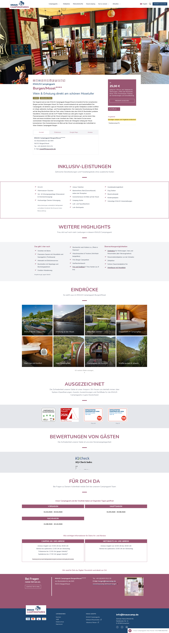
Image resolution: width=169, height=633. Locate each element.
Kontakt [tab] (41, 132)
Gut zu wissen (102, 4)
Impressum (59, 624)
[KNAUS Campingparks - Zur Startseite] (19, 4)
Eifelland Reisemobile (92, 620)
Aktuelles (116, 4)
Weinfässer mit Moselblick (116, 268)
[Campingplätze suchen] (150, 4)
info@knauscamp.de (127, 614)
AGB (57, 619)
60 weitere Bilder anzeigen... (84, 370)
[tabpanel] (65, 144)
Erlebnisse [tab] (57, 132)
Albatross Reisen (91, 622)
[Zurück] (2, 46)
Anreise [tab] (90, 132)
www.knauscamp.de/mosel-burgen (104, 584)
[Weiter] (166, 46)
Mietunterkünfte (78, 4)
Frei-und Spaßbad (78, 267)
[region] (84, 46)
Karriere (58, 617)
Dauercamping (90, 4)
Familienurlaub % (114, 123)
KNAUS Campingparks (93, 617)
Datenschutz (60, 622)
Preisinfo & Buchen (160, 4)
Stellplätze (66, 4)
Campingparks (53, 4)
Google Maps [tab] (74, 132)
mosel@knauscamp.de (47, 149)
